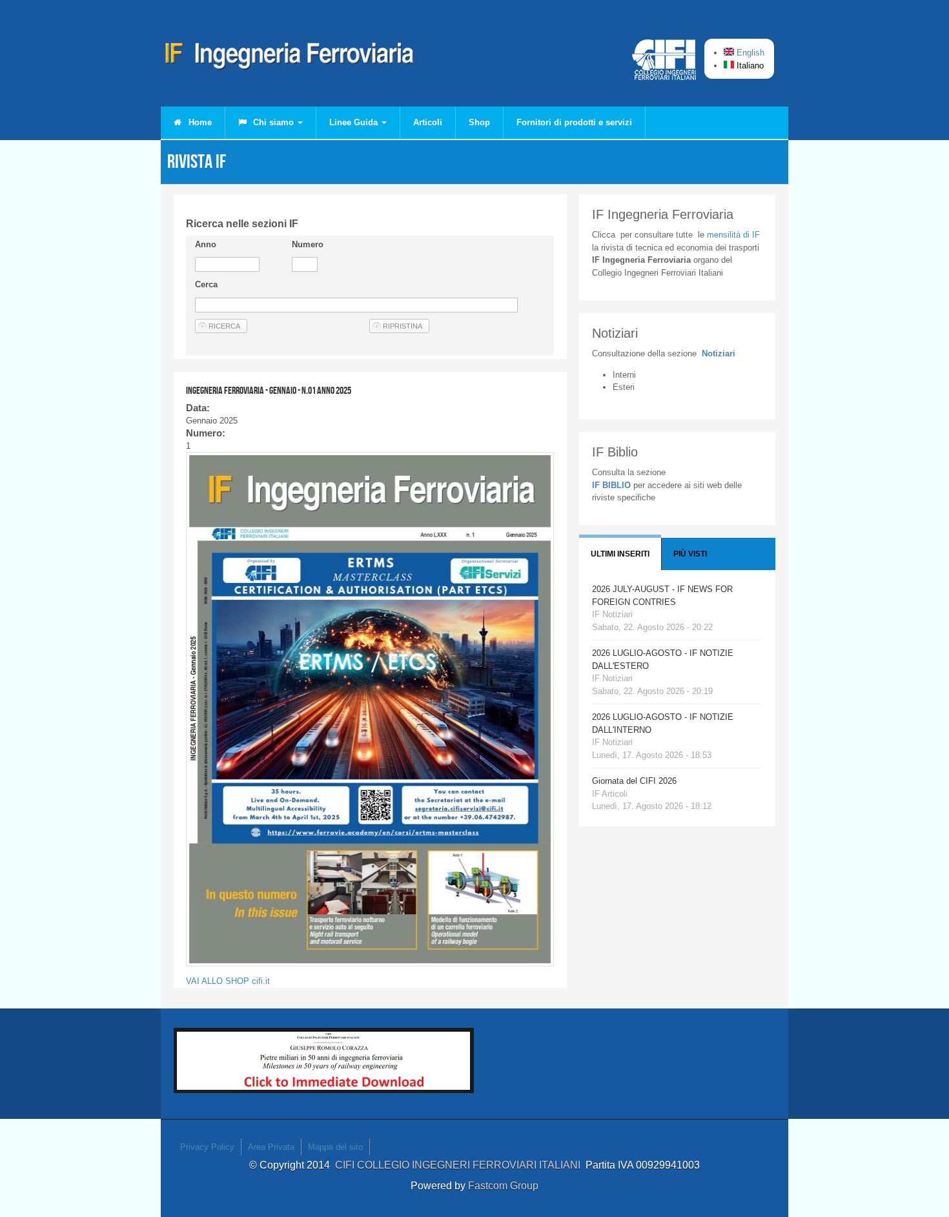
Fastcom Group (503, 1185)
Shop (479, 122)
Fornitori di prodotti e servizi (574, 122)
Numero (307, 244)
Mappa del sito (335, 1147)
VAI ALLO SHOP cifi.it (228, 981)
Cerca (206, 284)
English (749, 52)
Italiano (749, 65)
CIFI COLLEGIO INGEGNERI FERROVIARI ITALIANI (460, 1165)
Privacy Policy (207, 1147)
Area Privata (271, 1147)
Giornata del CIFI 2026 (634, 781)
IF (733, 235)
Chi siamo (273, 122)
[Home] (290, 58)
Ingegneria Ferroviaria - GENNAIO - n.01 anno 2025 (268, 390)
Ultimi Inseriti (620, 553)
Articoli (427, 122)
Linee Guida (354, 122)
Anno (205, 244)
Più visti (690, 553)
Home (199, 122)
